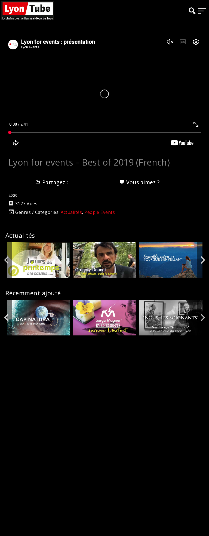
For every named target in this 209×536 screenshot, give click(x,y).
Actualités (71, 212)
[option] (38, 260)
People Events (99, 212)
